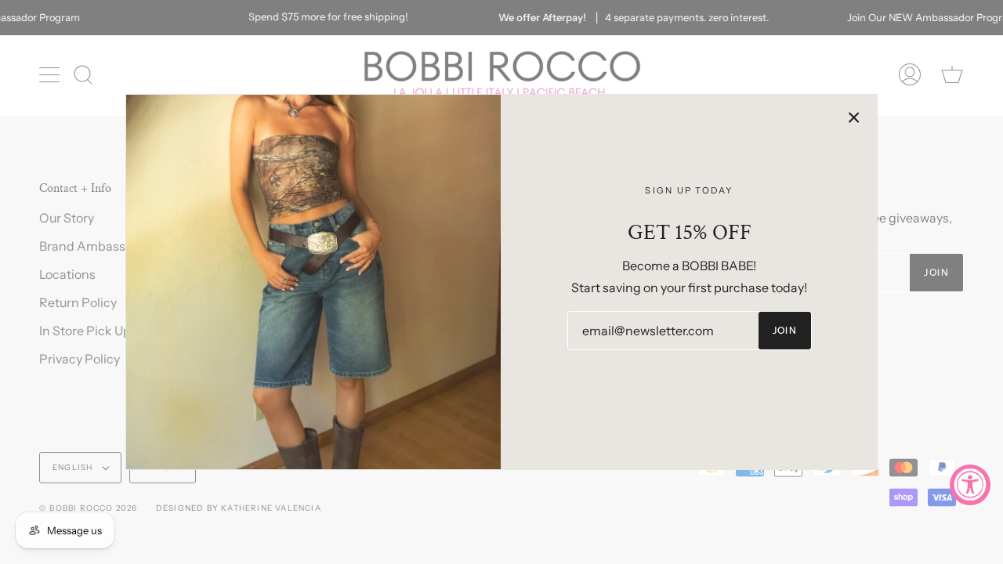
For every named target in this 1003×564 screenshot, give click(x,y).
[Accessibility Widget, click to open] (970, 485)
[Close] (854, 117)
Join (785, 330)
